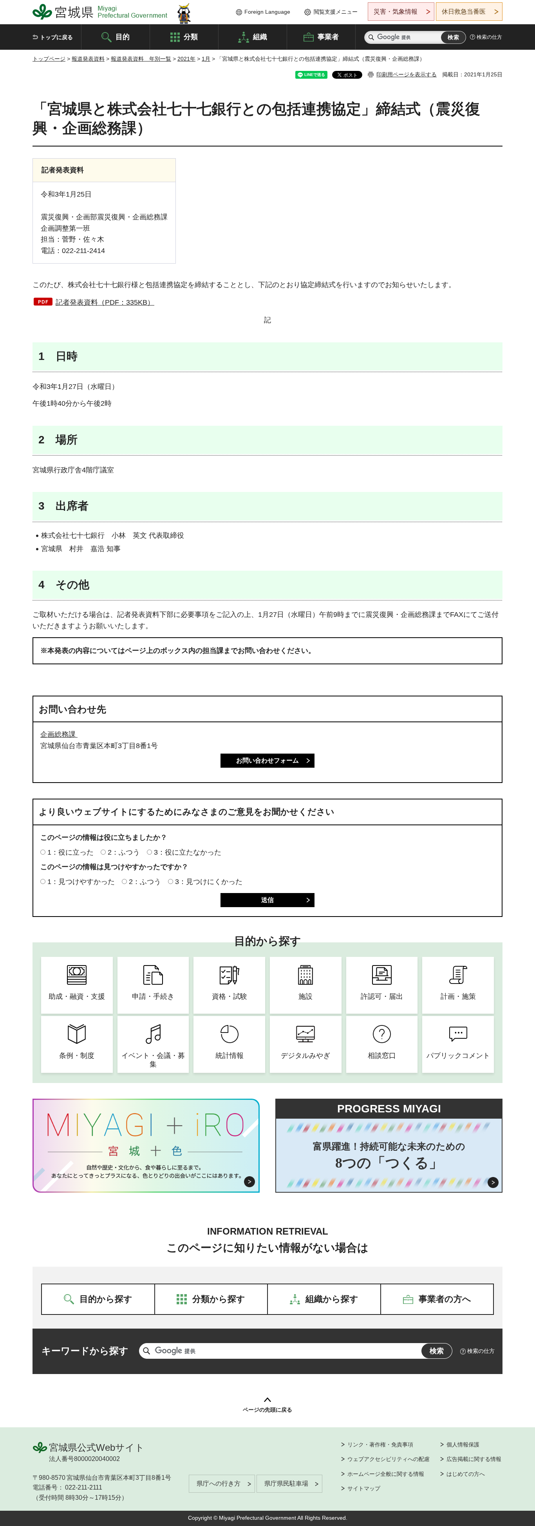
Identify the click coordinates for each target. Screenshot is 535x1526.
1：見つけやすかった (81, 882)
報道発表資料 (88, 59)
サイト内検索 (371, 37)
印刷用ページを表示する (406, 74)
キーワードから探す (85, 1350)
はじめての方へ (465, 1474)
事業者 (328, 36)
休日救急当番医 (464, 11)
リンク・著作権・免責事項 (380, 1444)
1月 (206, 59)
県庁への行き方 (218, 1483)
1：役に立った (70, 852)
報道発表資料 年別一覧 (141, 59)
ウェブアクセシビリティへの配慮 (388, 1459)
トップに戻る (56, 37)
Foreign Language (267, 12)
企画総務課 (59, 734)
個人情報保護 (462, 1444)
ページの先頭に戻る (267, 1410)
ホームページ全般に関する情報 (385, 1474)
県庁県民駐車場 (286, 1483)
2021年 (186, 59)
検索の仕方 (489, 37)
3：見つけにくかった (208, 882)
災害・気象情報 (396, 11)
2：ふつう (124, 852)
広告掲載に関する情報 (473, 1459)
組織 (260, 36)
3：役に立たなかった (187, 852)
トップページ (49, 59)
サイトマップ (363, 1488)
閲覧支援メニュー (336, 12)
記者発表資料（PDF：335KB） (105, 302)
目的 (123, 36)
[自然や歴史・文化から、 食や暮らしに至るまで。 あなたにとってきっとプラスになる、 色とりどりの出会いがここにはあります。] (146, 1171)
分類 (191, 36)
